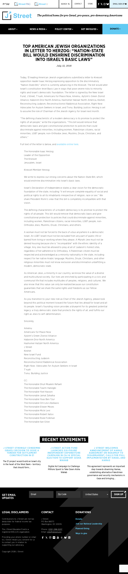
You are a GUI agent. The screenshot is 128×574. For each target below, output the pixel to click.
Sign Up (118, 494)
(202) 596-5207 (55, 529)
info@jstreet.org (54, 532)
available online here (67, 144)
